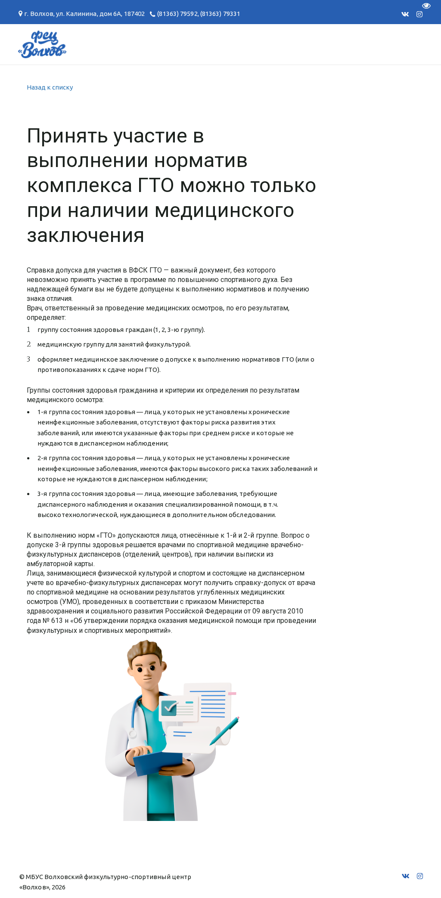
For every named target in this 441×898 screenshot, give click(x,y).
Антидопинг (181, 44)
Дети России (344, 44)
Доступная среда (262, 44)
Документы (47, 44)
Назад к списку (50, 87)
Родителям (113, 44)
